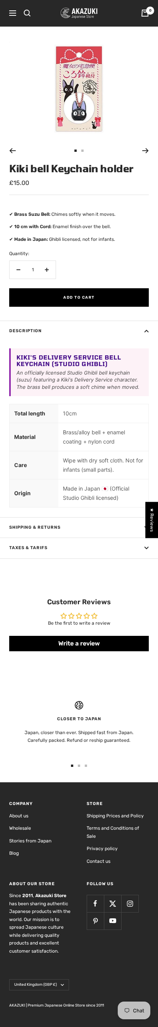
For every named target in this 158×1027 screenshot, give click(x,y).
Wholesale (20, 828)
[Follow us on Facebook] (95, 903)
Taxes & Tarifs (28, 547)
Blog (14, 853)
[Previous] (12, 150)
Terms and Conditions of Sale (113, 832)
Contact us (98, 861)
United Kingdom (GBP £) (35, 984)
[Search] (27, 13)
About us (18, 816)
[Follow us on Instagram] (129, 903)
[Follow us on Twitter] (112, 903)
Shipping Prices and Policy (115, 816)
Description (25, 330)
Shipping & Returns (35, 527)
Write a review (79, 643)
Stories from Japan (30, 841)
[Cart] (145, 13)
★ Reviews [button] (152, 520)
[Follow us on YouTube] (112, 921)
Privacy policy (102, 848)
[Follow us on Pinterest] (95, 921)
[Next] (145, 150)
